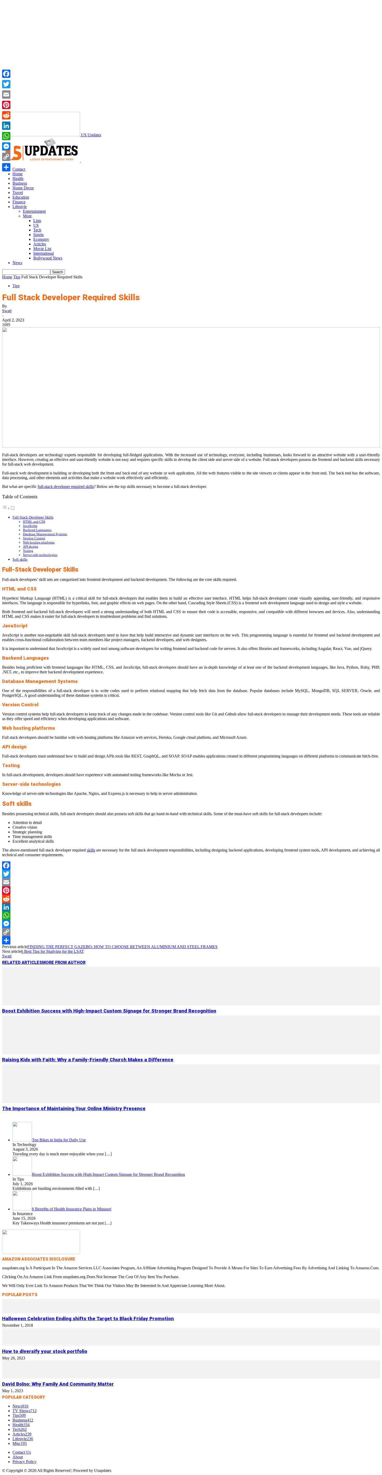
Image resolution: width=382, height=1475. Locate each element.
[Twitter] (191, 874)
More (27, 216)
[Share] (191, 940)
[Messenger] (191, 924)
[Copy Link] (191, 932)
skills (91, 850)
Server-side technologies (40, 555)
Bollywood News (47, 258)
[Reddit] (191, 899)
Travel (17, 192)
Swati (6, 311)
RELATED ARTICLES (22, 962)
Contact (18, 169)
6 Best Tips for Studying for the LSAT (52, 951)
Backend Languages (37, 530)
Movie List (42, 248)
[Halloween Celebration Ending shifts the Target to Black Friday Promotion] (191, 1312)
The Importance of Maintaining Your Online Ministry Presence (74, 1108)
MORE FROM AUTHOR (63, 962)
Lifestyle (19, 206)
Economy (41, 239)
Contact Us (21, 1452)
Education (20, 197)
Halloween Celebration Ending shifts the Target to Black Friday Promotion (88, 1319)
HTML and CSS (34, 522)
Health (17, 178)
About (17, 1457)
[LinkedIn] (191, 907)
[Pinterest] (191, 890)
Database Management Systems (45, 534)
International (43, 253)
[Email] (191, 882)
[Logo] (41, 160)
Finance (18, 202)
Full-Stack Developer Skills (32, 517)
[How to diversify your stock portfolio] (191, 1344)
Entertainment (34, 211)
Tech (37, 230)
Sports (38, 234)
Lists (37, 220)
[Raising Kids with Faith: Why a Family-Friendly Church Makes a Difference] (191, 1053)
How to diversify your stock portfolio (44, 1351)
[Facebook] (191, 865)
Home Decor (23, 188)
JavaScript (30, 526)
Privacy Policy (24, 1461)
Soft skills (19, 559)
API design (30, 546)
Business (19, 183)
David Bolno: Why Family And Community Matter (58, 1384)
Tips (16, 277)
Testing (28, 551)
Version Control (34, 538)
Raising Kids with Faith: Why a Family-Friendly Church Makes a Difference (87, 1060)
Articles (39, 244)
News (17, 262)
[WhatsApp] (191, 915)
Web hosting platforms (39, 542)
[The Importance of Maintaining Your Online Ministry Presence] (191, 1101)
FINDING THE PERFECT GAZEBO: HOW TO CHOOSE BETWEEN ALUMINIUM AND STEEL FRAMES (122, 946)
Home (17, 174)
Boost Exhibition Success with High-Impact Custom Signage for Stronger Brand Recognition (109, 1011)
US (36, 225)
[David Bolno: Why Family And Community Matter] (191, 1377)
